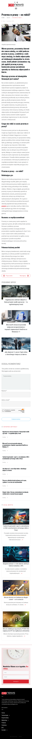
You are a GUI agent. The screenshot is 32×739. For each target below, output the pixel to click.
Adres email (6, 400)
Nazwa (4, 391)
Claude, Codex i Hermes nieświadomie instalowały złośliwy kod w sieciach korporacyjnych (15, 493)
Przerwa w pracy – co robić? (16, 14)
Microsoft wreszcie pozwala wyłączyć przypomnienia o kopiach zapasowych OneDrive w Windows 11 (15, 445)
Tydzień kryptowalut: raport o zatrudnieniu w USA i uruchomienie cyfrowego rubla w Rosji (15, 458)
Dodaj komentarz (16, 419)
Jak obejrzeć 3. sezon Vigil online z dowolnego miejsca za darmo (14, 469)
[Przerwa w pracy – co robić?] (16, 32)
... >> (22, 539)
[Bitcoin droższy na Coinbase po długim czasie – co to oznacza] (16, 588)
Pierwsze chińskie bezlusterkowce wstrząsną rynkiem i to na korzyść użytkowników (14, 481)
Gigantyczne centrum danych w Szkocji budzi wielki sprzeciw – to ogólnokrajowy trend (16, 302)
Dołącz (16, 681)
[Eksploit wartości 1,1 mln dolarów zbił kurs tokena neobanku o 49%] (16, 554)
